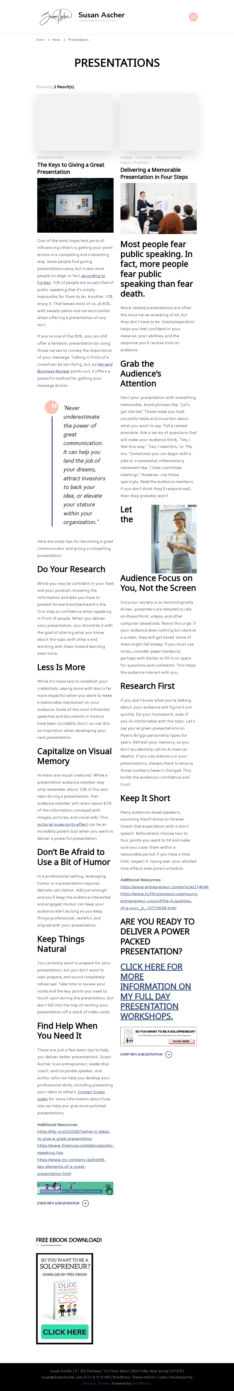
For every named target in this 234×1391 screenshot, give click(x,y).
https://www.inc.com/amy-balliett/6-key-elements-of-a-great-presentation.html (71, 1166)
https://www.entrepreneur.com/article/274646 (164, 886)
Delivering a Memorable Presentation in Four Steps (154, 173)
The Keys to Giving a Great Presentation (70, 168)
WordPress (141, 1383)
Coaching (144, 157)
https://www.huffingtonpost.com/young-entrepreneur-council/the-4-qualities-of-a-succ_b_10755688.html (159, 900)
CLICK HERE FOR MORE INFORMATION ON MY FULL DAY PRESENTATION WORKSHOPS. (155, 992)
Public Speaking (134, 163)
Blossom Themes (96, 1383)
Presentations (50, 157)
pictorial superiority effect (62, 824)
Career (126, 157)
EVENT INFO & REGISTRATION (58, 1203)
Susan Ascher (101, 15)
